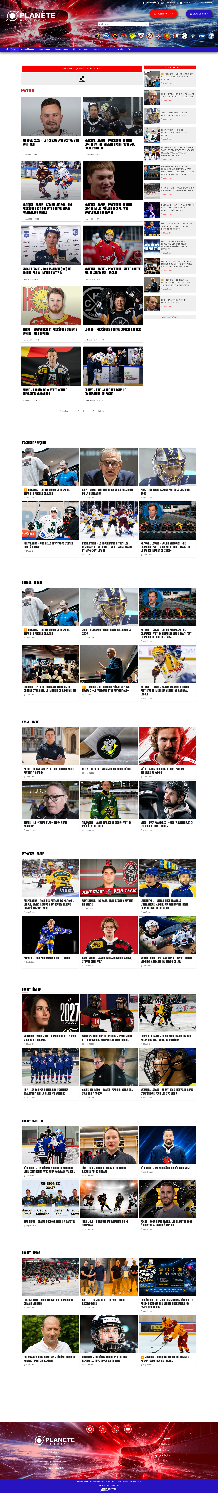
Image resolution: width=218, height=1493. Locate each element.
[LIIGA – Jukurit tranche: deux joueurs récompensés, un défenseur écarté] (152, 228)
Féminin (119, 49)
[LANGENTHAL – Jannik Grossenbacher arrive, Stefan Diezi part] (109, 935)
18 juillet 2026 (89, 1176)
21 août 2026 (30, 830)
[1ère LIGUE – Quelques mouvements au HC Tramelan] (109, 1199)
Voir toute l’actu (170, 317)
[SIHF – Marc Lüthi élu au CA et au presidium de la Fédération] (152, 97)
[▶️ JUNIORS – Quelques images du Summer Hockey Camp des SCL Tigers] (167, 1334)
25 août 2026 (30, 776)
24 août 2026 (89, 1044)
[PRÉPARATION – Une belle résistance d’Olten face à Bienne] (152, 135)
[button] (82, 79)
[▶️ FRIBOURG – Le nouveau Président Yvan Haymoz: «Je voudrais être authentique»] (152, 284)
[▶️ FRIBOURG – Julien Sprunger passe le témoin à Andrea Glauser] (152, 79)
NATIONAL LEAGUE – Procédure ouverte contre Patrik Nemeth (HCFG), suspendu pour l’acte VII (110, 144)
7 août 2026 (147, 912)
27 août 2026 (167, 119)
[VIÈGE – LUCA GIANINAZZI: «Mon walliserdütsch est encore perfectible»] (167, 800)
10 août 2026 (30, 912)
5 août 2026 (89, 966)
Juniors (108, 49)
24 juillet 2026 (89, 1365)
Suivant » (102, 411)
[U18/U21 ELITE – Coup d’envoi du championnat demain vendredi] (152, 191)
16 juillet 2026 (148, 1172)
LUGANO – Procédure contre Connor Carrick (113, 329)
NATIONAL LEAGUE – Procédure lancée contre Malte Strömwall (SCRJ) (113, 271)
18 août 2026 (147, 830)
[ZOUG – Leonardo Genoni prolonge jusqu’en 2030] (152, 116)
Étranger (131, 49)
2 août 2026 (147, 966)
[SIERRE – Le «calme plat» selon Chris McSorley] (50, 800)
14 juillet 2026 (148, 1229)
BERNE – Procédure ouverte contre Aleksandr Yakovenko (45, 392)
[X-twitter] (115, 1429)
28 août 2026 (167, 83)
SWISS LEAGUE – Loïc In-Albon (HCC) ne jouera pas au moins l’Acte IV (47, 271)
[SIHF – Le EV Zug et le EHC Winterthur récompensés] (109, 1277)
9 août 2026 (30, 1176)
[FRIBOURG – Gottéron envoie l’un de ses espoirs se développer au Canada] (109, 1334)
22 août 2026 (147, 776)
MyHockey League (80, 49)
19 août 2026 (147, 1097)
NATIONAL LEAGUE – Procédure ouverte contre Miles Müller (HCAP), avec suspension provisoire (108, 208)
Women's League (61, 49)
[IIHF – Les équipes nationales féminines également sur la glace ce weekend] (50, 1067)
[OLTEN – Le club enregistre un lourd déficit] (109, 746)
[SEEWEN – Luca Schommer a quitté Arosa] (50, 935)
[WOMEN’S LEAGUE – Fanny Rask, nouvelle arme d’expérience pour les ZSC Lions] (167, 1067)
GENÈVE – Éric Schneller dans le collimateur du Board (105, 392)
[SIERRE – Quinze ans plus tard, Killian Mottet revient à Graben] (50, 746)
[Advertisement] (170, 337)
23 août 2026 (147, 1044)
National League (27, 49)
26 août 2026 (167, 270)
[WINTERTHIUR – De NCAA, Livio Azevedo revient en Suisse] (109, 878)
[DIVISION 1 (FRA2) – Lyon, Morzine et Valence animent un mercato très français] (152, 210)
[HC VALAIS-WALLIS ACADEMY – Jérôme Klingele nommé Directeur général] (50, 1334)
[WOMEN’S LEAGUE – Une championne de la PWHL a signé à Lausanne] (50, 1013)
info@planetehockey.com (53, 1464)
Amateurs (96, 49)
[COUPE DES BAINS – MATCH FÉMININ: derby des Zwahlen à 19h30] (109, 1067)
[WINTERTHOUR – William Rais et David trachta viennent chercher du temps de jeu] (167, 935)
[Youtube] (128, 1429)
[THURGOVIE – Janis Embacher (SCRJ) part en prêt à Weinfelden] (109, 800)
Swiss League (44, 49)
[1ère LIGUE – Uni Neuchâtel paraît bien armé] (167, 1145)
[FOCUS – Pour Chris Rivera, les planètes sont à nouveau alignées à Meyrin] (167, 1199)
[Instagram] (102, 1429)
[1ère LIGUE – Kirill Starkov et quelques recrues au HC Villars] (109, 1145)
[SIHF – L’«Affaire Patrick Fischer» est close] (152, 303)
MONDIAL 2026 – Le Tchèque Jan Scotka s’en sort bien (51, 142)
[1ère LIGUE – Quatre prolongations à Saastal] (50, 1199)
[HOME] (7, 49)
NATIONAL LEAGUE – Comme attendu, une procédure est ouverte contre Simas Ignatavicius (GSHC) (47, 208)
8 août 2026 (89, 908)
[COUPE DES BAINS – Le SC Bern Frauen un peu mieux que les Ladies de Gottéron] (167, 1013)
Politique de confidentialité (54, 1468)
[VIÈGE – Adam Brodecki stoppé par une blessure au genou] (167, 746)
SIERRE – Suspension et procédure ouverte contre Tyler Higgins (50, 331)
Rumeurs (14, 49)
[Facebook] (90, 1429)
